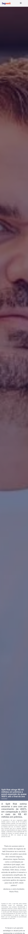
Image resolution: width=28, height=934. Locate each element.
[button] (21, 3)
